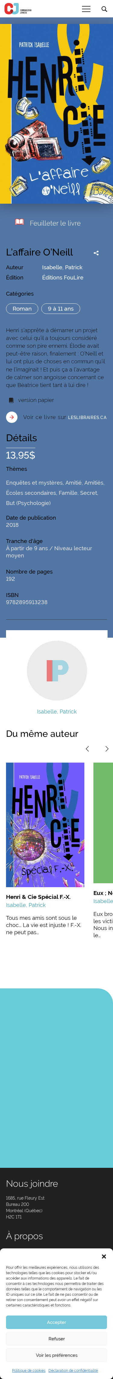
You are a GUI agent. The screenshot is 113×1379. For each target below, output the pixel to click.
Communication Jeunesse (18, 8)
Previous (87, 749)
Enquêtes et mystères (34, 483)
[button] (104, 1256)
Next (106, 749)
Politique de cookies (29, 1371)
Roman (22, 308)
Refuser (57, 1339)
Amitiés (93, 483)
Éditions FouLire (62, 277)
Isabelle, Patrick (62, 267)
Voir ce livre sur (65, 417)
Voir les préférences (56, 1355)
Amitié (73, 483)
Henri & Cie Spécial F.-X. (38, 896)
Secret (88, 493)
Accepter (56, 1322)
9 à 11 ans (61, 308)
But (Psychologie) (28, 503)
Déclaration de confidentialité (73, 1371)
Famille (68, 493)
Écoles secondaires (31, 493)
